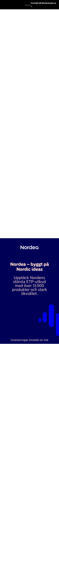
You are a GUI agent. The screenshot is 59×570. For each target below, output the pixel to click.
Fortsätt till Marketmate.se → (43, 5)
